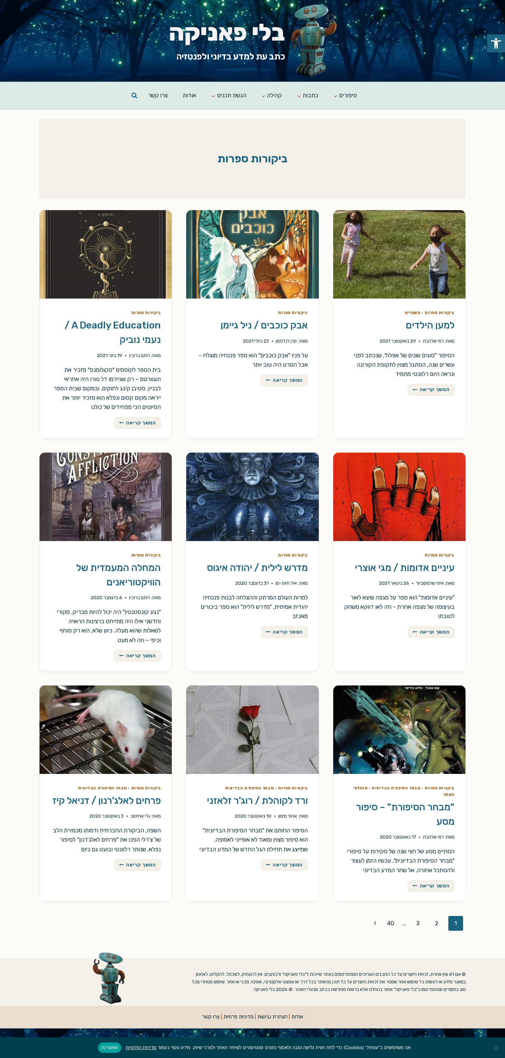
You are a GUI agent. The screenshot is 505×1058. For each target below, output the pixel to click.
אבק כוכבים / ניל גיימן (264, 325)
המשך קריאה (429, 390)
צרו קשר (158, 95)
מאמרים (412, 312)
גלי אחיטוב (140, 816)
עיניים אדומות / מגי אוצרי (404, 567)
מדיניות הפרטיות (141, 1047)
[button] (496, 43)
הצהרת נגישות (272, 1017)
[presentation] (399, 254)
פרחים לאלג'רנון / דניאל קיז (107, 800)
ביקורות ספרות (439, 312)
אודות (189, 95)
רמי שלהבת (433, 341)
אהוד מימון (287, 816)
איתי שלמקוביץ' (430, 583)
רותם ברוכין (139, 355)
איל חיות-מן (286, 583)
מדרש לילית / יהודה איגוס (257, 567)
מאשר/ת (109, 1047)
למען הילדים (430, 325)
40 (390, 923)
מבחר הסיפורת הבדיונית (396, 788)
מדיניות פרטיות (238, 1017)
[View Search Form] (134, 95)
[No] (496, 1047)
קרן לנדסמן (286, 341)
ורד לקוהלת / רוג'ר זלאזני (257, 800)
